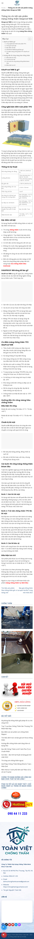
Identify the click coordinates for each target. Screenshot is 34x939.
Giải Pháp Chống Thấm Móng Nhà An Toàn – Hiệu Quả (16, 765)
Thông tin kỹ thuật (11, 45)
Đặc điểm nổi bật (10, 47)
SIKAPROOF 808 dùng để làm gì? (15, 49)
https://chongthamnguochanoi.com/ (15, 887)
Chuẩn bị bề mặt (10, 59)
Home (3, 8)
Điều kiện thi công (11, 57)
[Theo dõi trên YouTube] (12, 924)
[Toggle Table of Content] (29, 39)
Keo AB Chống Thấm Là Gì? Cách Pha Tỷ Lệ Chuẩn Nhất (16, 750)
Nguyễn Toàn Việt (15, 890)
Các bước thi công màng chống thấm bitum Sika (17, 62)
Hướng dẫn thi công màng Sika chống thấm (17, 55)
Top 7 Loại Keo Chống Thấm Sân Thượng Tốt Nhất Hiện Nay (17, 727)
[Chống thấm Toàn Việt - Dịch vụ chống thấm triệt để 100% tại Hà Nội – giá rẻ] (17, 3)
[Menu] (2, 3)
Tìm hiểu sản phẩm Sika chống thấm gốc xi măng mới (9, 590)
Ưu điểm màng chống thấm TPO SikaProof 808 (17, 52)
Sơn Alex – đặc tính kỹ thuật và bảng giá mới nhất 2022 (16, 756)
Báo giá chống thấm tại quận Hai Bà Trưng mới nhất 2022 (25, 590)
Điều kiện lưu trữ (10, 65)
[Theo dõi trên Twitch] (19, 924)
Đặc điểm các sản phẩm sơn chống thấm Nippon (15, 733)
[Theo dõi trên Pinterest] (9, 924)
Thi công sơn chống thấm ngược (12, 760)
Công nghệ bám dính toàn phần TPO (16, 43)
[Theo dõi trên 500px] (16, 924)
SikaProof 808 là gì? (9, 42)
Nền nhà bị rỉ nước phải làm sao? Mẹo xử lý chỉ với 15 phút (16, 771)
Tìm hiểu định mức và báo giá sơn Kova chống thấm (17, 739)
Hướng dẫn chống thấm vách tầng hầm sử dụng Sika (15, 744)
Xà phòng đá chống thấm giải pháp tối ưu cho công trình (16, 722)
